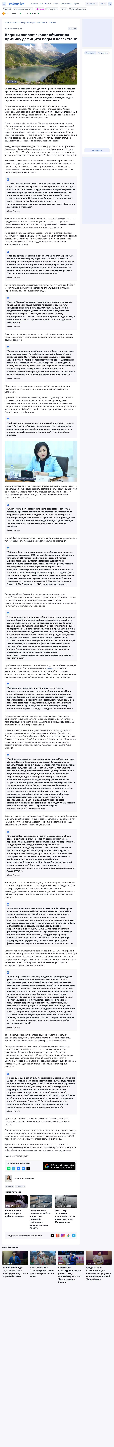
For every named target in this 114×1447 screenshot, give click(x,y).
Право (76, 4)
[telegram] (14, 1169)
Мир (41, 4)
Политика (34, 4)
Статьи (56, 4)
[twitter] (28, 1169)
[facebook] (18, 1169)
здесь (50, 668)
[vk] (23, 1169)
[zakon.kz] (16, 3)
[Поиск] (110, 4)
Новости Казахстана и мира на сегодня (20, 23)
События (52, 23)
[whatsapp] (9, 1169)
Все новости (42, 23)
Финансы (48, 4)
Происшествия (66, 4)
